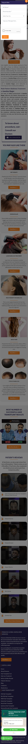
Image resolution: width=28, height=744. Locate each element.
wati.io (14, 733)
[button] (14, 729)
